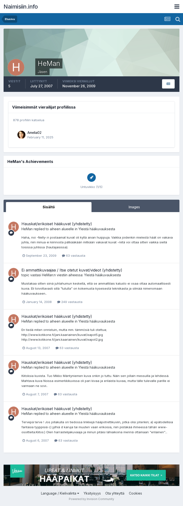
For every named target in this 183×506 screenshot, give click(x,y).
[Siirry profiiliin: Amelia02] (21, 135)
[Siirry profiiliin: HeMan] (13, 227)
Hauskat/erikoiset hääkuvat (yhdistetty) (56, 223)
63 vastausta (75, 255)
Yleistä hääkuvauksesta (96, 229)
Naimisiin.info (21, 6)
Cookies (135, 493)
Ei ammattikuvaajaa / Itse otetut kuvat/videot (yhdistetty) (71, 270)
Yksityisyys (92, 493)
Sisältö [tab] (49, 207)
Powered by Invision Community (91, 499)
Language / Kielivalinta (59, 493)
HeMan (27, 229)
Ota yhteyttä (114, 493)
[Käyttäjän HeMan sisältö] (168, 84)
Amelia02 (34, 133)
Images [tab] (134, 207)
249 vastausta (71, 302)
